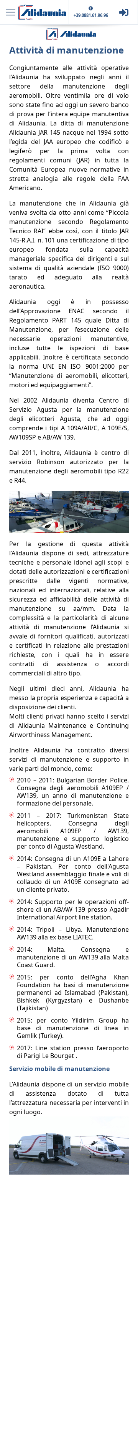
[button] (10, 12)
